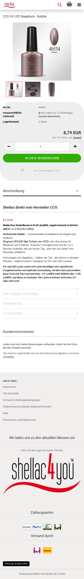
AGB (5, 413)
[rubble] (42, 51)
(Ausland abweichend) (49, 116)
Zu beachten (12, 313)
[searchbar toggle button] (59, 5)
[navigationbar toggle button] (79, 5)
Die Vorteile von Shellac (21, 294)
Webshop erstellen (29, 573)
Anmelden (8, 356)
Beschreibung (13, 191)
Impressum (9, 386)
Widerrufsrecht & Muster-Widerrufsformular (27, 406)
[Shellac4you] (8, 5)
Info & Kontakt (11, 393)
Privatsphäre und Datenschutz (19, 419)
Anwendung (12, 303)
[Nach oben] (73, 573)
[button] (9, 146)
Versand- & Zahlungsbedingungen (21, 400)
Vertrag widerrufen (16, 563)
